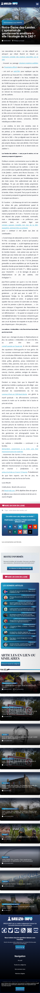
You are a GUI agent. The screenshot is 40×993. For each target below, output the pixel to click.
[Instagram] (29, 930)
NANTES (19, 22)
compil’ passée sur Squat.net (12, 346)
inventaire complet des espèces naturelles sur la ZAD (20, 58)
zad (25, 510)
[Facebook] (4, 930)
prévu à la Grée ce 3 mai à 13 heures (14, 472)
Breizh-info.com (9, 491)
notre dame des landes (16, 510)
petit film (17, 71)
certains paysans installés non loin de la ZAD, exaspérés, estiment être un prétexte (20, 226)
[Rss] (23, 930)
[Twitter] (10, 930)
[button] (37, 4)
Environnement (8, 22)
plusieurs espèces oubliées (28, 63)
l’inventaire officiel (10, 67)
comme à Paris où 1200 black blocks (14, 394)
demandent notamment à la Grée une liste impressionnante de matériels (20, 450)
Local (14, 22)
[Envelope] (35, 930)
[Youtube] (17, 930)
